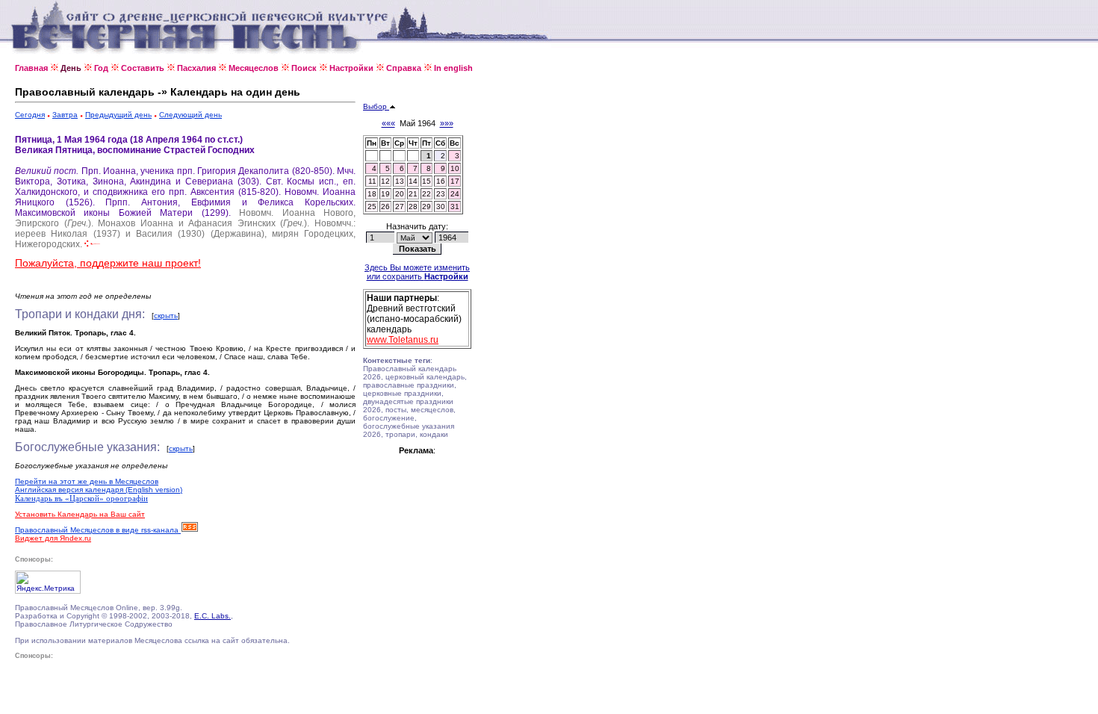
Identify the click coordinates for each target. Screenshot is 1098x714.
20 (399, 194)
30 (440, 206)
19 (385, 194)
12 (385, 181)
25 (371, 206)
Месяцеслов (254, 67)
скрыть (166, 315)
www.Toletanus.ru (402, 340)
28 (413, 206)
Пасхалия (196, 67)
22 (426, 194)
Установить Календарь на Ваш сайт (80, 514)
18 (371, 194)
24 (454, 194)
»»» (446, 123)
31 (454, 206)
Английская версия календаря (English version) (98, 489)
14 (413, 181)
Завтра (65, 115)
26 (385, 206)
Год (101, 67)
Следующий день (190, 115)
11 (372, 181)
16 (440, 181)
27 (399, 206)
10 (454, 168)
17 (454, 181)
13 (399, 181)
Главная (31, 67)
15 (426, 181)
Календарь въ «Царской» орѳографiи (81, 498)
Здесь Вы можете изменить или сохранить (417, 272)
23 (440, 194)
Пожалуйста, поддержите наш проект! (108, 263)
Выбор (376, 106)
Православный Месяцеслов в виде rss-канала (98, 530)
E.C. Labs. (212, 616)
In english (453, 67)
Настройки (351, 67)
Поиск (304, 67)
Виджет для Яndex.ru (53, 538)
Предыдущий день (118, 115)
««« (388, 123)
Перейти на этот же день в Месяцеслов (86, 481)
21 (413, 194)
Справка (403, 67)
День (71, 67)
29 (426, 206)
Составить (142, 67)
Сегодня (30, 115)
